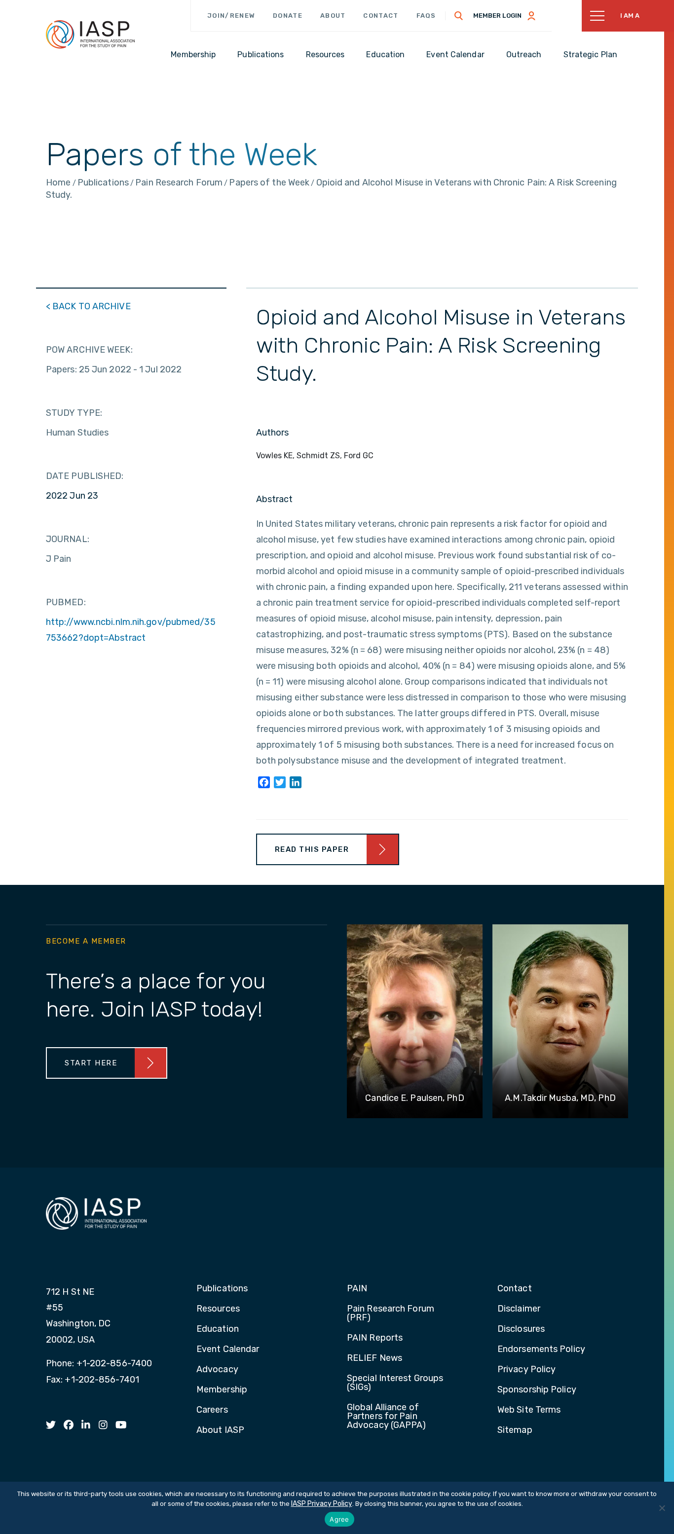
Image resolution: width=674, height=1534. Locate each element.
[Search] (458, 15)
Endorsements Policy (541, 1349)
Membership (221, 1390)
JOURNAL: (67, 539)
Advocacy (217, 1370)
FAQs (426, 15)
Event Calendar (227, 1349)
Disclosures (521, 1329)
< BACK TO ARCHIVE (88, 306)
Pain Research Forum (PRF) (390, 1313)
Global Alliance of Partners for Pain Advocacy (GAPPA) (386, 1416)
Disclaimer (518, 1309)
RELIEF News (374, 1358)
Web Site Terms (529, 1410)
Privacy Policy (526, 1370)
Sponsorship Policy (536, 1390)
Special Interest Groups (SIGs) (395, 1383)
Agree (339, 1519)
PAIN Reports (375, 1338)
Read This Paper (312, 849)
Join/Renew (231, 15)
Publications (222, 1289)
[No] (662, 1508)
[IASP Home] (90, 34)
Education (217, 1329)
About (333, 15)
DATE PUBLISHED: (85, 476)
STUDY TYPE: (74, 412)
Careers (212, 1410)
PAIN (357, 1289)
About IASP (220, 1430)
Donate (287, 15)
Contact (380, 15)
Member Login (497, 15)
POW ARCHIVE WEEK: (89, 349)
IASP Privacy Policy (321, 1503)
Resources (218, 1309)
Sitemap (514, 1430)
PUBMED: (66, 602)
